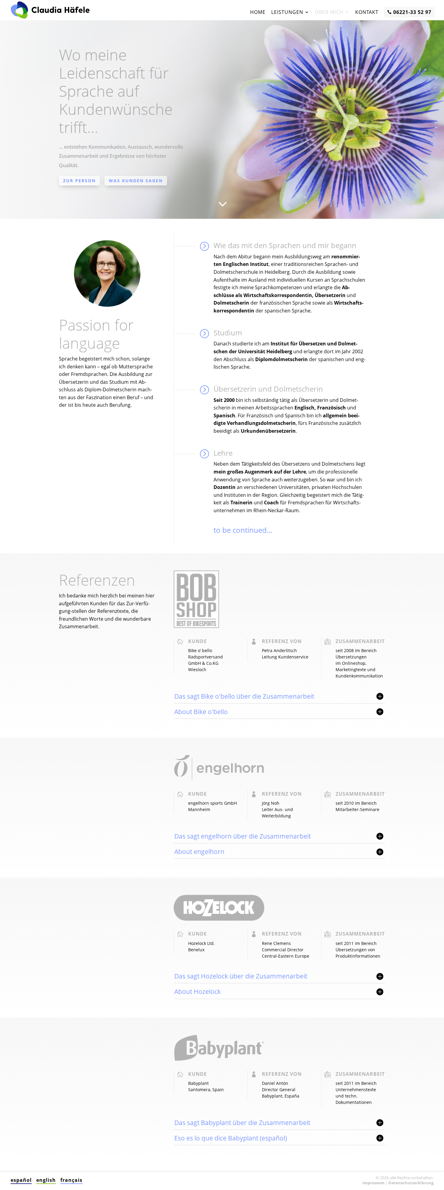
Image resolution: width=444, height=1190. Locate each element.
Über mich (329, 12)
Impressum (373, 1182)
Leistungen (287, 12)
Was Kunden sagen (136, 180)
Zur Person (79, 180)
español (21, 1180)
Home (257, 12)
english (46, 1180)
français (71, 1180)
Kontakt (366, 12)
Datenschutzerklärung (410, 1182)
